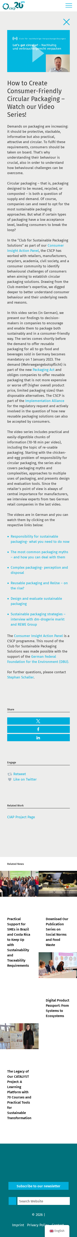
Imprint (18, 1225)
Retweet (19, 774)
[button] (38, 721)
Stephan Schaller (20, 677)
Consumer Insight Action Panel (38, 636)
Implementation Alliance (44, 401)
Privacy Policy (38, 1225)
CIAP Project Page (21, 817)
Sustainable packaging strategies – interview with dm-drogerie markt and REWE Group (38, 619)
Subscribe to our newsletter (38, 1186)
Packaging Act (43, 370)
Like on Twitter (24, 779)
